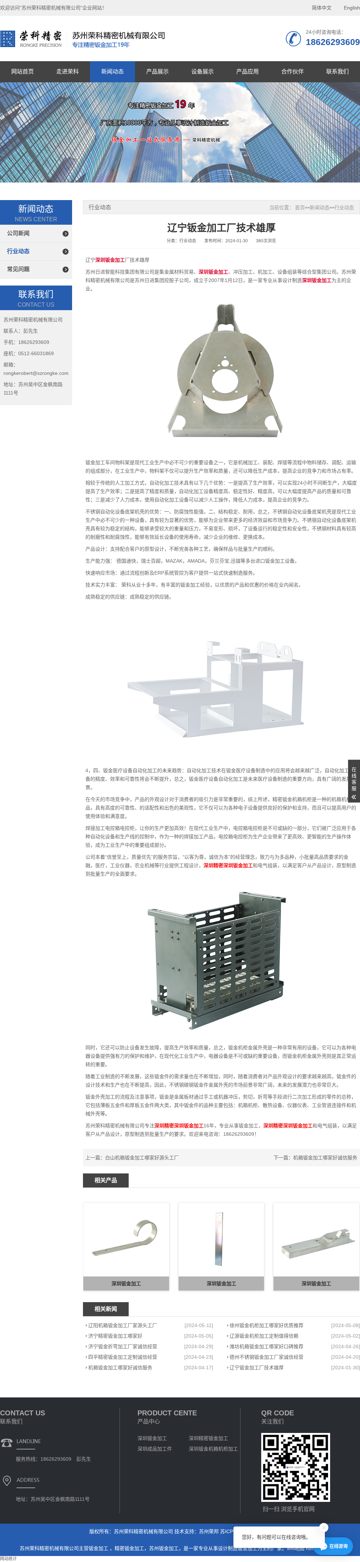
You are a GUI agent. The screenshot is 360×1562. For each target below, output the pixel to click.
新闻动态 (112, 72)
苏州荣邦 (209, 1531)
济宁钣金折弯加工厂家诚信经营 (122, 1346)
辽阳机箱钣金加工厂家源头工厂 (122, 1325)
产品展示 (157, 72)
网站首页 (22, 72)
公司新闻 (18, 233)
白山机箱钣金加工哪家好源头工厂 (142, 1157)
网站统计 (8, 1558)
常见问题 (18, 269)
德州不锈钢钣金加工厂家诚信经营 (266, 1357)
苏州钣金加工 (164, 1548)
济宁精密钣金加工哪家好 (115, 1336)
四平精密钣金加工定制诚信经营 (122, 1357)
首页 (300, 207)
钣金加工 (99, 1548)
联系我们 (337, 72)
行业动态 (18, 251)
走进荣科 (67, 72)
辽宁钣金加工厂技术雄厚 (257, 1367)
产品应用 (247, 72)
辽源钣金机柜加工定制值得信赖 (264, 1336)
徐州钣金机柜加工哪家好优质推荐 (266, 1325)
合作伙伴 (292, 72)
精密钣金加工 (129, 1548)
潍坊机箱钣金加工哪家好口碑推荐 (266, 1346)
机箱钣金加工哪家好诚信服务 (325, 1157)
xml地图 (295, 1548)
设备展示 (202, 72)
